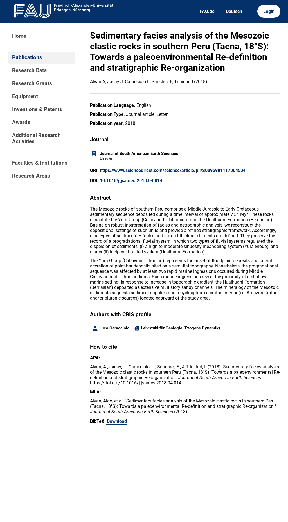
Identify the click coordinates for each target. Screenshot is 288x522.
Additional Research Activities (36, 138)
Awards (21, 122)
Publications (27, 57)
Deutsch (234, 11)
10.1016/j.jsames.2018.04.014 (131, 180)
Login (268, 11)
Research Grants (32, 83)
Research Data (29, 70)
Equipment (25, 96)
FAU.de (207, 11)
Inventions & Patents (37, 109)
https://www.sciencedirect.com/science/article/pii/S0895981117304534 (173, 170)
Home (19, 36)
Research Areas (31, 176)
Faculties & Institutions (40, 163)
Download (117, 421)
